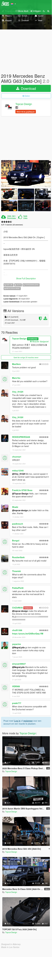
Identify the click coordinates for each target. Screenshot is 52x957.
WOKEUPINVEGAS (21, 436)
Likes (25, 218)
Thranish (16, 571)
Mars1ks (16, 377)
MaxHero (16, 364)
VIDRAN (16, 686)
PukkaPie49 (17, 587)
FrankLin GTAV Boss (22, 490)
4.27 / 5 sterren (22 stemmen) (12, 224)
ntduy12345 (18, 470)
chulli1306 (17, 630)
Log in (17, 720)
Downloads (11, 218)
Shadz (15, 506)
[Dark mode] (44, 11)
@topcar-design (20, 510)
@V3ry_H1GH (18, 473)
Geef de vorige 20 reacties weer (26, 357)
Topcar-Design (23, 104)
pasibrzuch (17, 523)
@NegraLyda (18, 647)
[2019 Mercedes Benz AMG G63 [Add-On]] (26, 173)
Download (28, 88)
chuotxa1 (16, 456)
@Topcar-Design (20, 493)
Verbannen (28, 608)
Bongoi (15, 540)
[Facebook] (16, 107)
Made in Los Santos (10, 947)
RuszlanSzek (18, 557)
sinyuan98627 (19, 663)
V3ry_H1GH (17, 391)
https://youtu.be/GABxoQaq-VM (27, 633)
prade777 (16, 703)
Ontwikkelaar (32, 339)
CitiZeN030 (17, 607)
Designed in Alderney (11, 944)
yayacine (16, 644)
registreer (28, 720)
